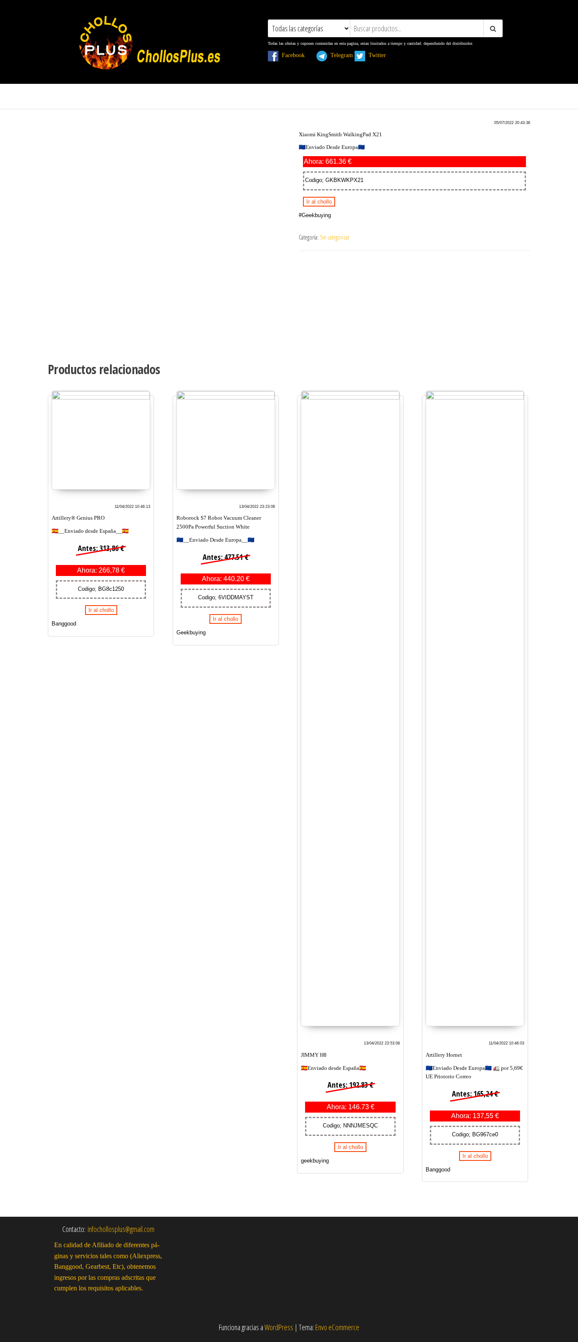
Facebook (296, 55)
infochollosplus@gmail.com (121, 1229)
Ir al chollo (319, 201)
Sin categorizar (335, 237)
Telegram (340, 55)
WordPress (278, 1327)
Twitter (380, 55)
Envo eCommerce (337, 1327)
